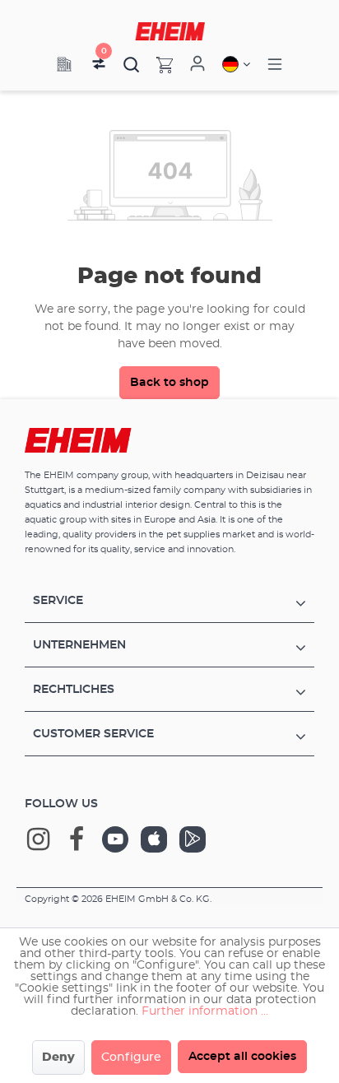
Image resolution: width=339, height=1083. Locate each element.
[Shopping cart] (156, 64)
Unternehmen (79, 645)
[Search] (131, 64)
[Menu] (275, 64)
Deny (58, 1057)
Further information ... (205, 1011)
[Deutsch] (236, 64)
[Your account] (197, 64)
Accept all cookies (242, 1056)
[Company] (64, 64)
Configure (131, 1057)
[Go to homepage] (170, 31)
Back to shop (169, 382)
